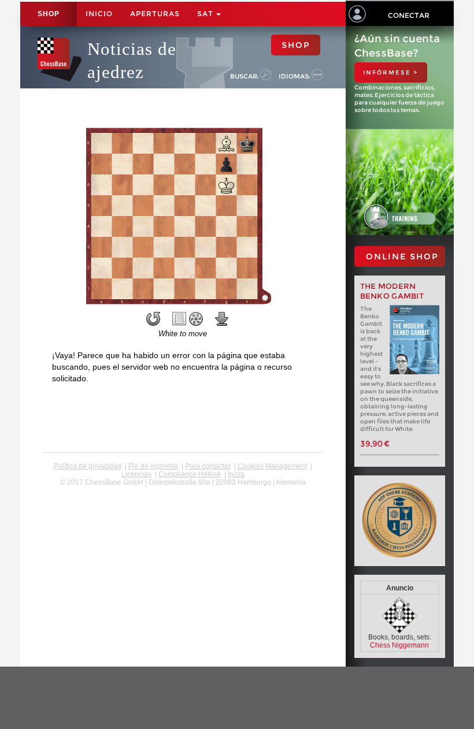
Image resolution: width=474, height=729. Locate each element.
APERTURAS (155, 13)
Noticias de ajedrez (131, 60)
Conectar (408, 15)
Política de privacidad (87, 466)
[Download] (222, 319)
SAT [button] (206, 13)
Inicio (99, 13)
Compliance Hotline (189, 474)
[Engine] (196, 319)
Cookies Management (272, 466)
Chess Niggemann (399, 645)
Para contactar (208, 466)
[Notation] (179, 319)
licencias (136, 474)
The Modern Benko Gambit (392, 291)
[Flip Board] (153, 319)
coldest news (182, 490)
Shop (49, 14)
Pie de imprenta (153, 466)
